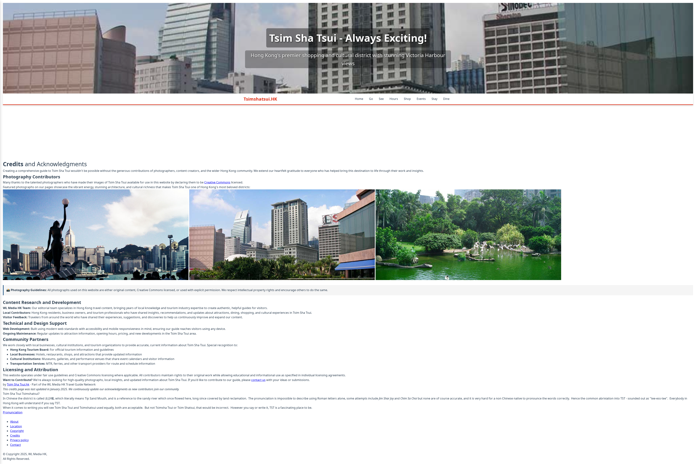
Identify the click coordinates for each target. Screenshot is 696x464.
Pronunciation (12, 412)
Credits (15, 436)
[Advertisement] (348, 132)
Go (371, 99)
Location (16, 426)
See (381, 99)
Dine (446, 99)
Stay (434, 99)
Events (421, 99)
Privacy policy (19, 440)
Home (359, 99)
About (14, 422)
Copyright (17, 431)
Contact (15, 445)
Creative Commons (217, 182)
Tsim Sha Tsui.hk (18, 384)
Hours (394, 99)
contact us (258, 380)
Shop (407, 99)
